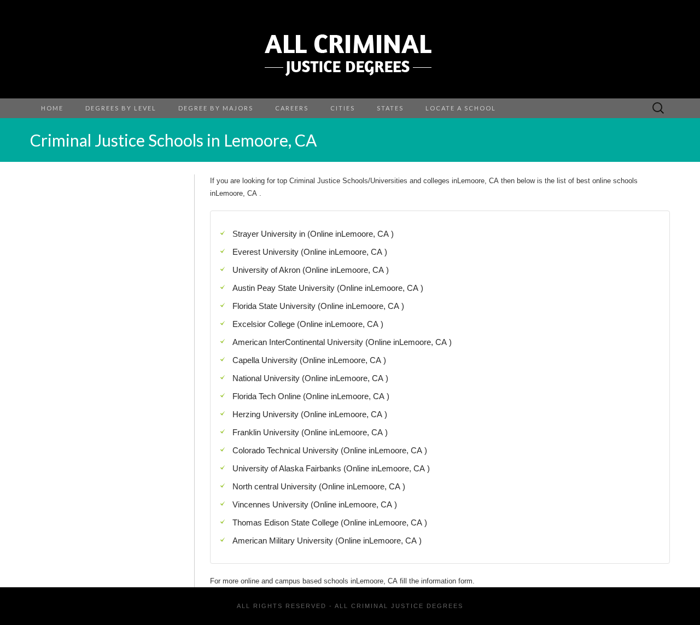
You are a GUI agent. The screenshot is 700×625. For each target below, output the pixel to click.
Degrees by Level (120, 108)
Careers (291, 108)
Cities (342, 108)
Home (52, 108)
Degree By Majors (215, 108)
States (390, 108)
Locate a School (460, 108)
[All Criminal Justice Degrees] (350, 49)
